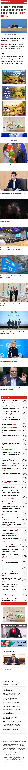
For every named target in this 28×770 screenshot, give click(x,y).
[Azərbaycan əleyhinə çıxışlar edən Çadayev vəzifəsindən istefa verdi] (14, 376)
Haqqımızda (12, 762)
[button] (24, 664)
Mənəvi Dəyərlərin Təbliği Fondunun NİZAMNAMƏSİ (11, 730)
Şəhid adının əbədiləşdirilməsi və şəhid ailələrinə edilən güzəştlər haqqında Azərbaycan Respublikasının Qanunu (11, 708)
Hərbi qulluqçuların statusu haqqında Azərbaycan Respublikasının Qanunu (11, 703)
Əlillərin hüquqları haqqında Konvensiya (12, 721)
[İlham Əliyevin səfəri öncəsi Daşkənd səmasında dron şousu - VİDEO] (14, 209)
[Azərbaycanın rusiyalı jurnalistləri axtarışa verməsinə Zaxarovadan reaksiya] (14, 348)
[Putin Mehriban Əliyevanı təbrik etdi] (14, 153)
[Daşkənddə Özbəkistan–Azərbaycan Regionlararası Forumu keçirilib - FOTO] (14, 236)
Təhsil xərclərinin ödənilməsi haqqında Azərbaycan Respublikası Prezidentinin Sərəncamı (11, 725)
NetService (9, 759)
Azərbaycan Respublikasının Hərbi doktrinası (10, 685)
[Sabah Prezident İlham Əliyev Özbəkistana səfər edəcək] (14, 292)
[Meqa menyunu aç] (25, 2)
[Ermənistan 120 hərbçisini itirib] (14, 659)
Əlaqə (18, 762)
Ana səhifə (6, 762)
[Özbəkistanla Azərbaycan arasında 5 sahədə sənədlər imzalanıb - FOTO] (14, 320)
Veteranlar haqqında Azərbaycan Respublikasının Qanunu (10, 713)
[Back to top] (24, 766)
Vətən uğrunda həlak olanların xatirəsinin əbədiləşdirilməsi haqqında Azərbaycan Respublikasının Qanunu (12, 689)
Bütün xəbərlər (7, 603)
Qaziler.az (4, 44)
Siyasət (14, 34)
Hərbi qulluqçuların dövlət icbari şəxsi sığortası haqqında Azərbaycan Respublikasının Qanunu (11, 717)
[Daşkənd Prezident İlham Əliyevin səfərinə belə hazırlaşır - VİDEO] (14, 264)
